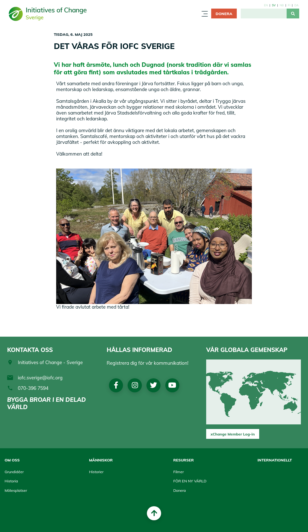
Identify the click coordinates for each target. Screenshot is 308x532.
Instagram (134, 385)
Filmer (178, 471)
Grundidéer (14, 471)
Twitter (153, 385)
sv (274, 5)
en (266, 5)
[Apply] (293, 13)
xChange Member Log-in (233, 434)
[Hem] (48, 13)
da (296, 5)
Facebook (116, 385)
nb (282, 5)
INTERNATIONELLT (275, 460)
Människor (142, 15)
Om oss (114, 15)
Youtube (172, 385)
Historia (11, 481)
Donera (224, 13)
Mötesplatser (16, 490)
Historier (96, 471)
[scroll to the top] (154, 513)
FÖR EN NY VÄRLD (189, 481)
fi (289, 5)
